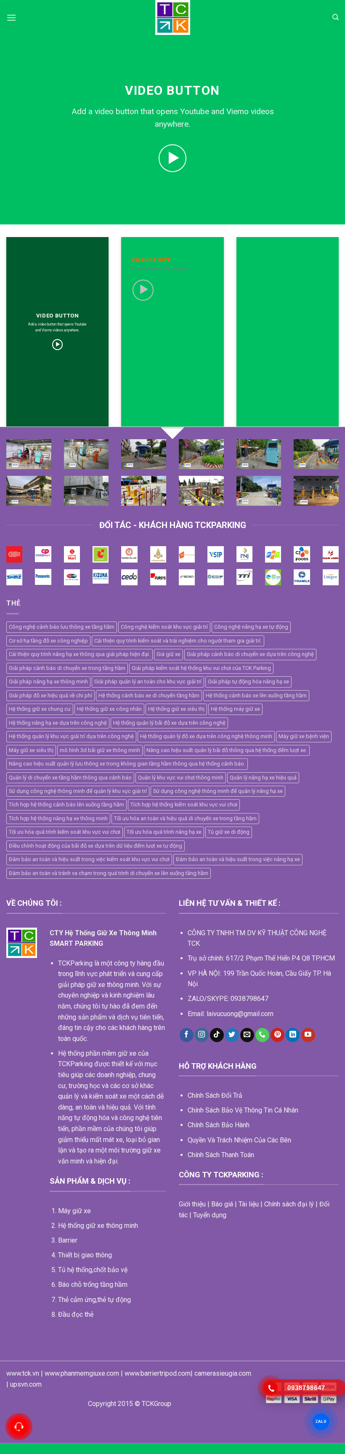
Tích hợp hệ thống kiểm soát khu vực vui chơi (183, 804)
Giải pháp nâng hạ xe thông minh (48, 681)
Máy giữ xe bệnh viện (304, 736)
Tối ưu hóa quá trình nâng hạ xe (164, 832)
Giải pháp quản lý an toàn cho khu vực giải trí (148, 681)
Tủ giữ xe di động (228, 832)
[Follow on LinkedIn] (293, 1035)
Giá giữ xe (168, 654)
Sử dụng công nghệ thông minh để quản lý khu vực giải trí (78, 791)
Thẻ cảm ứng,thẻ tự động (94, 1300)
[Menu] (11, 17)
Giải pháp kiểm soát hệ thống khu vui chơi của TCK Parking (201, 668)
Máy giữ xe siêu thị (31, 750)
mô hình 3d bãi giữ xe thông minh (100, 750)
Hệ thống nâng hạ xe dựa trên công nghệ (58, 723)
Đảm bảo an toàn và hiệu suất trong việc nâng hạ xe (238, 859)
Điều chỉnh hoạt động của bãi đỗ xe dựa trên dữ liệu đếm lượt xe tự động (95, 846)
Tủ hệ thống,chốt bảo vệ (92, 1270)
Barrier (67, 1240)
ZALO (321, 1421)
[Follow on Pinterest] (277, 1035)
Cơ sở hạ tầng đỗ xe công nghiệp (48, 641)
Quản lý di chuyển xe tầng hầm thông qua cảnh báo (70, 777)
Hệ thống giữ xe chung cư (40, 709)
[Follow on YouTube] (308, 1035)
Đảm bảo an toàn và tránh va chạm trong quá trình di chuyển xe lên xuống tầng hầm (108, 873)
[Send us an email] (247, 1035)
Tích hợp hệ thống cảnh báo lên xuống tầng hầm (66, 804)
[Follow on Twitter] (232, 1035)
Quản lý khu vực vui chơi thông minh (180, 777)
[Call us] (262, 1035)
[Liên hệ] (19, 1427)
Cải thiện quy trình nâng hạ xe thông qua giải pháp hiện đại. (79, 654)
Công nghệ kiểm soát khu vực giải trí (164, 627)
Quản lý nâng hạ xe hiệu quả (263, 777)
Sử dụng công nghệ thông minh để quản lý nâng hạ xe (218, 791)
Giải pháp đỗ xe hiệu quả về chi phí (50, 695)
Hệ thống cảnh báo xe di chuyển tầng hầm (148, 695)
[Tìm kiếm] (335, 17)
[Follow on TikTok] (217, 1035)
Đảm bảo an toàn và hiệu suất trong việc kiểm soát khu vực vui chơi (89, 859)
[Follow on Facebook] (187, 1035)
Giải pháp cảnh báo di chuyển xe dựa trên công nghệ (250, 654)
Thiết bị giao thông (85, 1255)
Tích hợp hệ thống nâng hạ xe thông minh (58, 818)
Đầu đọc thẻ (75, 1314)
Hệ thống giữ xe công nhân (109, 709)
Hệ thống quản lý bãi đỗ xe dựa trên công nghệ (169, 723)
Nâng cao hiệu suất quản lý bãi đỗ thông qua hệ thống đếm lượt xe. (226, 750)
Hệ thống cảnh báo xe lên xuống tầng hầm (256, 695)
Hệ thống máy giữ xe (235, 709)
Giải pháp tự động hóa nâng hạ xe (248, 681)
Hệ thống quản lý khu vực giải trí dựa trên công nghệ (71, 736)
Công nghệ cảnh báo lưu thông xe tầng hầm (61, 627)
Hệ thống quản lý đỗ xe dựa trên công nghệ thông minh (206, 736)
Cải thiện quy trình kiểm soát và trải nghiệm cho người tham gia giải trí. (178, 641)
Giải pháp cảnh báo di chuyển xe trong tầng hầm (67, 668)
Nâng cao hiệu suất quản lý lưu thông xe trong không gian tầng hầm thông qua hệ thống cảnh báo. (127, 763)
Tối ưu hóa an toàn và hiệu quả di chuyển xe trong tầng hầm (185, 818)
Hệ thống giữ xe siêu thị (176, 709)
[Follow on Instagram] (202, 1035)
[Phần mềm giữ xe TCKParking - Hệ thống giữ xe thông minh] (172, 17)
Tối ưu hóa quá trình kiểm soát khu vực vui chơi (64, 832)
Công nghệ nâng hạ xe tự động (251, 627)
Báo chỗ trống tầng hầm (92, 1285)
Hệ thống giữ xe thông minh (98, 1226)
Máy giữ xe (74, 1211)
